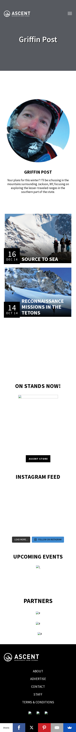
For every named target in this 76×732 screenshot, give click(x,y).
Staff (38, 694)
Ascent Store (38, 458)
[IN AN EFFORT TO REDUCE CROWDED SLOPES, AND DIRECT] (14, 530)
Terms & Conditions (38, 702)
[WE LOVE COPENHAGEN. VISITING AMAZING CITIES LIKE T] (62, 520)
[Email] (57, 727)
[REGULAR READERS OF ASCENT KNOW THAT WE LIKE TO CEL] (14, 520)
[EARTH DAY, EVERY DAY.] (30, 491)
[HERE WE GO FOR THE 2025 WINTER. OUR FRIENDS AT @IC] (46, 511)
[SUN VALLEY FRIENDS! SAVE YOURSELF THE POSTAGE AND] (14, 491)
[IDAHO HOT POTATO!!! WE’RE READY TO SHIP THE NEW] (62, 501)
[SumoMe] (69, 727)
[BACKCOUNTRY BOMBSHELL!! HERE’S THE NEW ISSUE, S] (46, 491)
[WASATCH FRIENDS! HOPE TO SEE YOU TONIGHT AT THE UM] (62, 511)
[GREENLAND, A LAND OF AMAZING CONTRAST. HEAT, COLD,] (46, 520)
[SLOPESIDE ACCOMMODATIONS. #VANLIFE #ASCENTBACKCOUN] (62, 530)
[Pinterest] (44, 727)
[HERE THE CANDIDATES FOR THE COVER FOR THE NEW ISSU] (14, 501)
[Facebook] (19, 727)
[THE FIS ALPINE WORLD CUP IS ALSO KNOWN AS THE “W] (46, 501)
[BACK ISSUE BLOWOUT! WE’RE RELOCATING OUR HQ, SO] (30, 501)
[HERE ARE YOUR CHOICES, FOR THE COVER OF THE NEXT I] (30, 511)
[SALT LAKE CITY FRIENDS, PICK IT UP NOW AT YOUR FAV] (30, 530)
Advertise (38, 679)
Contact (38, 686)
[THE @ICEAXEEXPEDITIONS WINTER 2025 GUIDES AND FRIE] (14, 511)
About (38, 671)
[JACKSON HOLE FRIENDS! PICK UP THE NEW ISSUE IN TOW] (46, 530)
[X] (31, 727)
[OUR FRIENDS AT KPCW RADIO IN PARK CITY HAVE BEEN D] (30, 520)
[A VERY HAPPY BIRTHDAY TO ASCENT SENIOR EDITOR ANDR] (62, 491)
